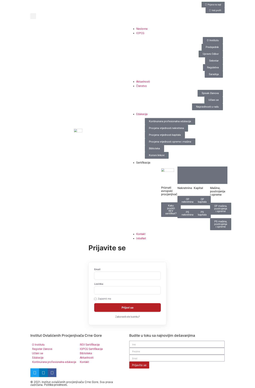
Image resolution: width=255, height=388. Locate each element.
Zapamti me (104, 299)
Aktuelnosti (143, 81)
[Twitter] (34, 372)
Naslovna (141, 28)
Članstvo (141, 86)
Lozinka (98, 284)
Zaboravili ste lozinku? (127, 316)
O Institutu (38, 344)
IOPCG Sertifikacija (91, 349)
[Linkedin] (43, 372)
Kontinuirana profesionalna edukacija (54, 362)
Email (97, 269)
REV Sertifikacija (90, 344)
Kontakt (140, 234)
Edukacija (141, 114)
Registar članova (42, 349)
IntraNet (141, 238)
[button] (33, 16)
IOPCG (140, 33)
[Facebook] (52, 372)
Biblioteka (86, 353)
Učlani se (37, 353)
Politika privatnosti (55, 384)
